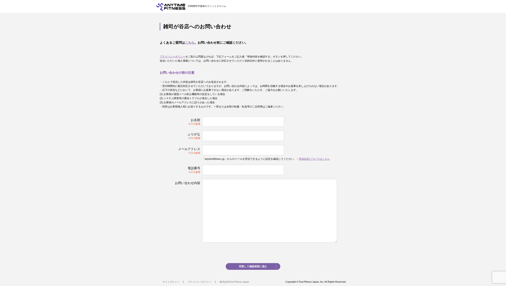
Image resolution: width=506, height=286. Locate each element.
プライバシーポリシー (172, 56)
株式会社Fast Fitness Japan (234, 281)
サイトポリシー (171, 281)
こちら (189, 42)
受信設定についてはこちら (314, 158)
